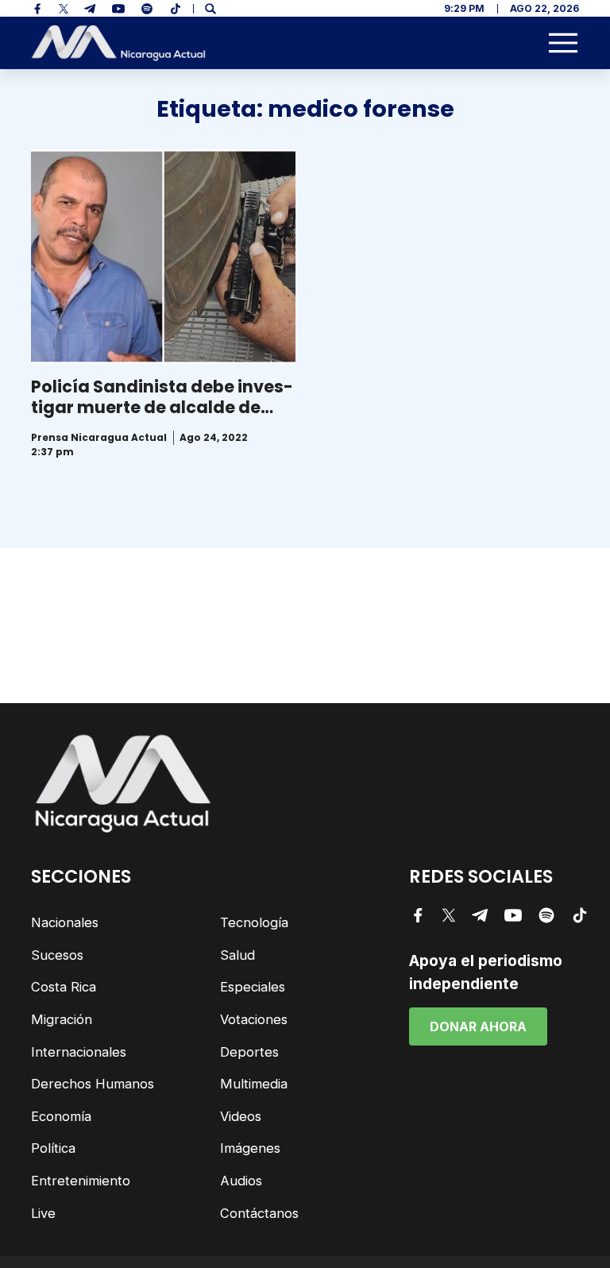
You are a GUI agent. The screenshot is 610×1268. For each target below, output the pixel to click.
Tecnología (254, 922)
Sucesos (57, 955)
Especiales (252, 987)
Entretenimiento (80, 1181)
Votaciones (254, 1019)
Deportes (249, 1052)
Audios (241, 1181)
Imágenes (250, 1148)
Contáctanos (259, 1213)
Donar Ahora (478, 1026)
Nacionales (64, 922)
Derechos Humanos (92, 1084)
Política (53, 1148)
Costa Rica (63, 987)
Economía (61, 1116)
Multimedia (254, 1084)
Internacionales (78, 1052)
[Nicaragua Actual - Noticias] (118, 43)
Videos (240, 1116)
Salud (237, 955)
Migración (61, 1019)
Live (43, 1213)
